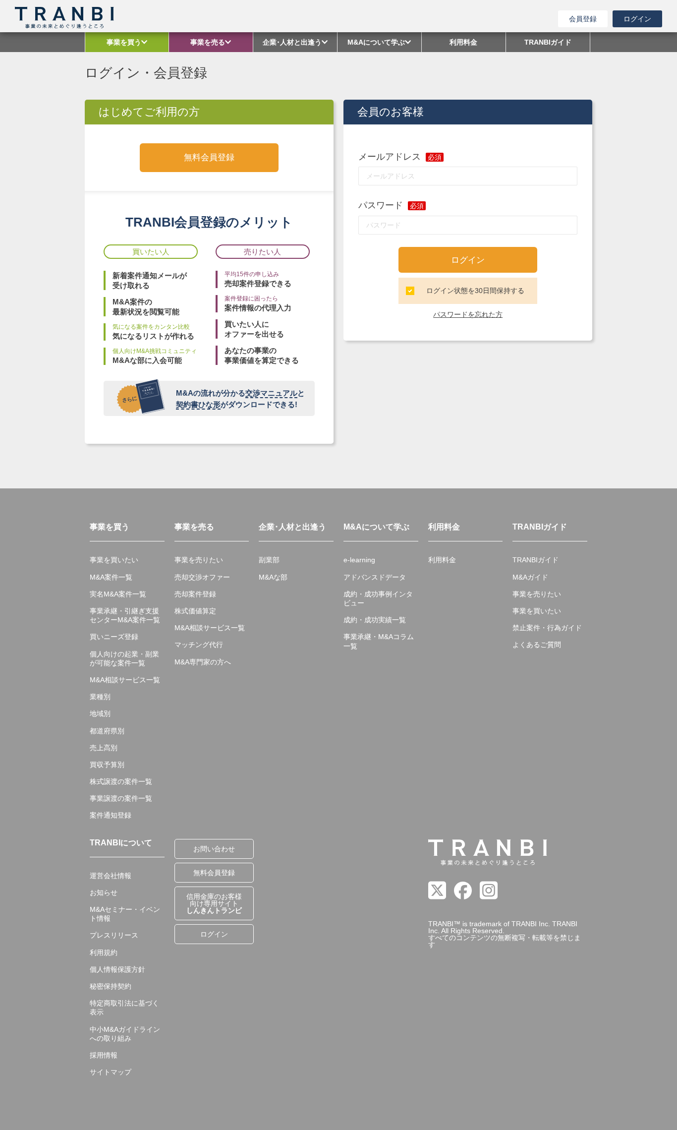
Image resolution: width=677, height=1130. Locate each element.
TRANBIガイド (535, 560)
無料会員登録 (209, 157)
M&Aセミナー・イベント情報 (125, 913)
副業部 (269, 560)
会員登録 (583, 19)
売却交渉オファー (202, 577)
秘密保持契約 (110, 986)
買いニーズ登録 (114, 637)
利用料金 (442, 560)
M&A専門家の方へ (202, 662)
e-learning (359, 560)
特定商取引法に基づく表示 (124, 1007)
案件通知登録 (110, 815)
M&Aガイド (530, 577)
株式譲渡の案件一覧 (121, 781)
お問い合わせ (214, 849)
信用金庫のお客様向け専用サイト (214, 903)
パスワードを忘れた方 (468, 314)
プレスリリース (114, 935)
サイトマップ (110, 1072)
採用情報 (103, 1055)
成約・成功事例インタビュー (378, 598)
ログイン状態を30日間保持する (475, 291)
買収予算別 (107, 765)
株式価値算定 (195, 611)
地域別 (100, 713)
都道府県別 (107, 731)
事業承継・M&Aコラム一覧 (378, 641)
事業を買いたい (114, 560)
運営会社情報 (110, 876)
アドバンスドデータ (374, 577)
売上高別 (103, 748)
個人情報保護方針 (117, 969)
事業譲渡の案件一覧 (121, 798)
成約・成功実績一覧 (374, 620)
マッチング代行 (198, 645)
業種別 (100, 697)
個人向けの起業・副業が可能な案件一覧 (124, 658)
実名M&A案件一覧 (118, 594)
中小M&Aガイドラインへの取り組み (125, 1033)
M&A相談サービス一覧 (125, 680)
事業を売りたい (198, 560)
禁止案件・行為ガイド (547, 628)
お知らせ (103, 892)
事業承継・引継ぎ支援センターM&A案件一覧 (125, 615)
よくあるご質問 (536, 645)
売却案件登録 (195, 594)
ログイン (637, 19)
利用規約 (103, 952)
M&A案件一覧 (111, 577)
